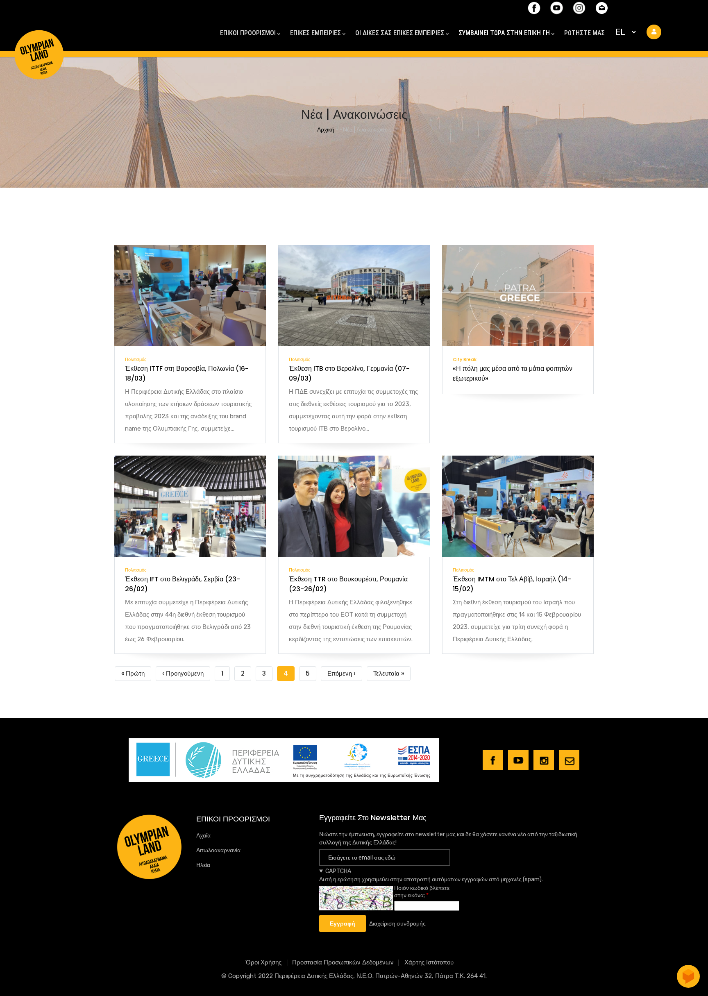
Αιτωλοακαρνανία (218, 850)
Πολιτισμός (135, 359)
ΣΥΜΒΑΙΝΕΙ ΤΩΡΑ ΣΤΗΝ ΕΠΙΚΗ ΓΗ (504, 33)
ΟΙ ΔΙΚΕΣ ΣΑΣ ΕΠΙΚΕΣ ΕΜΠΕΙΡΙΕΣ (399, 33)
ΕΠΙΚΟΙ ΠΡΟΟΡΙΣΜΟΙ (248, 33)
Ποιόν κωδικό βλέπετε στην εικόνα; (421, 892)
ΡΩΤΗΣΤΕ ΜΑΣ (584, 33)
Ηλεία (203, 865)
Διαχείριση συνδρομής (397, 923)
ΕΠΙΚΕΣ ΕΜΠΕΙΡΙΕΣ (315, 33)
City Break (465, 359)
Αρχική (325, 129)
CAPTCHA (338, 871)
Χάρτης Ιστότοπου (429, 962)
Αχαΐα (203, 835)
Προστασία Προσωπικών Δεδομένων (343, 962)
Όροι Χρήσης (264, 962)
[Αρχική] (39, 39)
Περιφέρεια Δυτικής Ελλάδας (314, 976)
